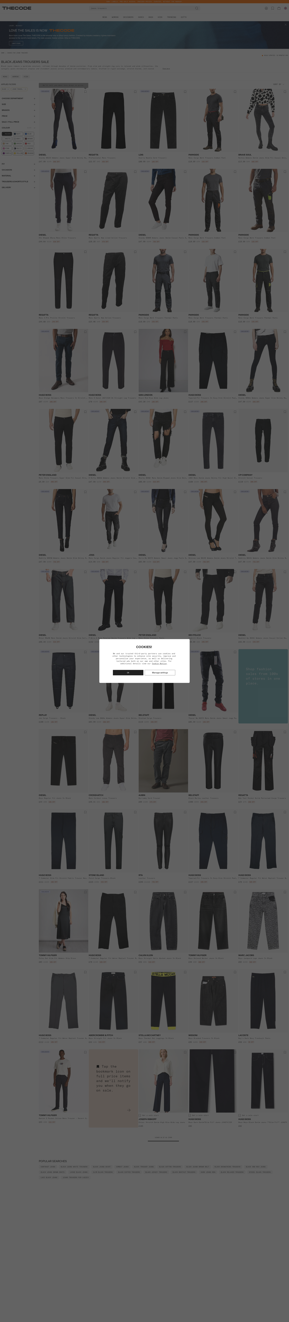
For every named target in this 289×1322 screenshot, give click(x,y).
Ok (128, 673)
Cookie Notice (159, 663)
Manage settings (160, 672)
